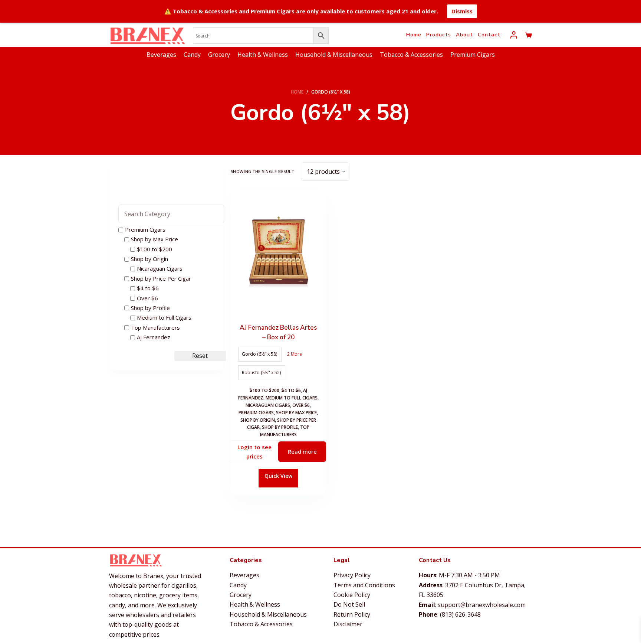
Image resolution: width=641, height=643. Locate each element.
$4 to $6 (291, 390)
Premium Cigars (472, 54)
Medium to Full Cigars (292, 398)
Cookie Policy (351, 595)
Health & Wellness (262, 54)
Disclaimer (347, 624)
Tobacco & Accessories (411, 54)
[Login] (513, 35)
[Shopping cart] (528, 35)
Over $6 (301, 405)
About (464, 34)
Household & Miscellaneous (333, 54)
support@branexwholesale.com (482, 605)
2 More (294, 354)
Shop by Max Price (296, 412)
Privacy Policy (352, 575)
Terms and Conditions (364, 585)
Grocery (219, 54)
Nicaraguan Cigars (268, 405)
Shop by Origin (257, 420)
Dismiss (462, 11)
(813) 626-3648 (460, 614)
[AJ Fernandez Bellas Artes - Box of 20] (278, 253)
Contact (489, 34)
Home (413, 34)
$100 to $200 (264, 390)
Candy (192, 54)
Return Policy (351, 614)
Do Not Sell (349, 604)
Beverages (161, 54)
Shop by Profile (280, 427)
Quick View (278, 475)
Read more (302, 451)
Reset (200, 356)
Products (438, 34)
